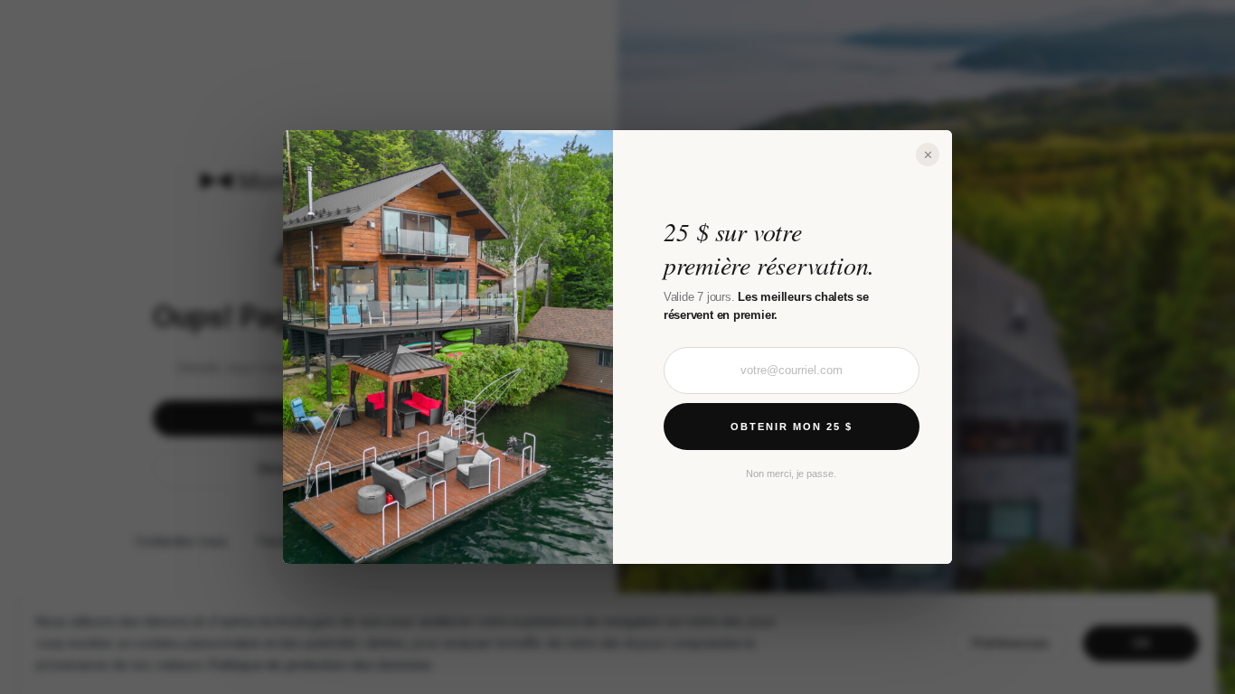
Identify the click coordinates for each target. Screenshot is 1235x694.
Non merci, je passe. (791, 473)
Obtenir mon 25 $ (792, 426)
